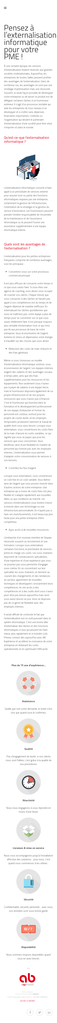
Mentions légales (27, 992)
